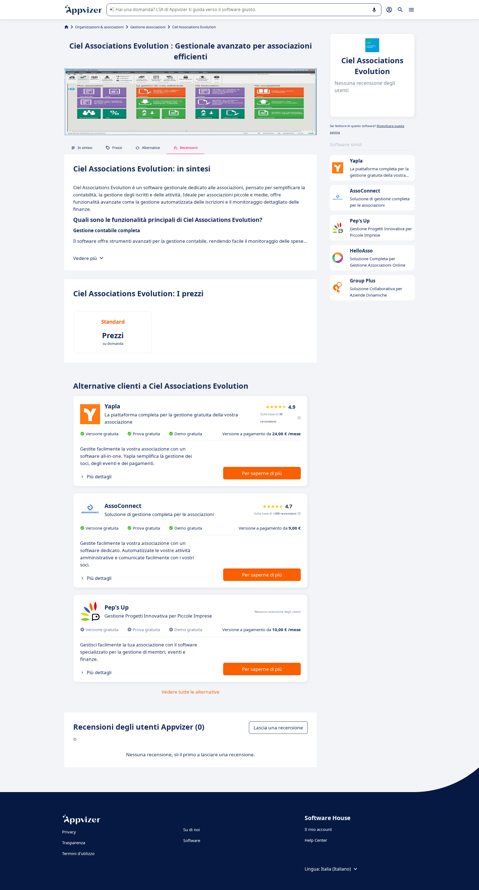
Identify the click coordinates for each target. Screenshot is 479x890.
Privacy (69, 832)
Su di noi (191, 829)
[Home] (66, 27)
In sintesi (85, 147)
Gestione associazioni (147, 26)
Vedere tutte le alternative (191, 692)
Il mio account (318, 829)
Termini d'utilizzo (78, 853)
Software (191, 840)
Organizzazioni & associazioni (99, 26)
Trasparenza (73, 842)
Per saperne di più (262, 473)
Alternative (151, 147)
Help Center (316, 840)
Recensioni (189, 147)
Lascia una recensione (278, 727)
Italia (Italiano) (336, 869)
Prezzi (117, 147)
